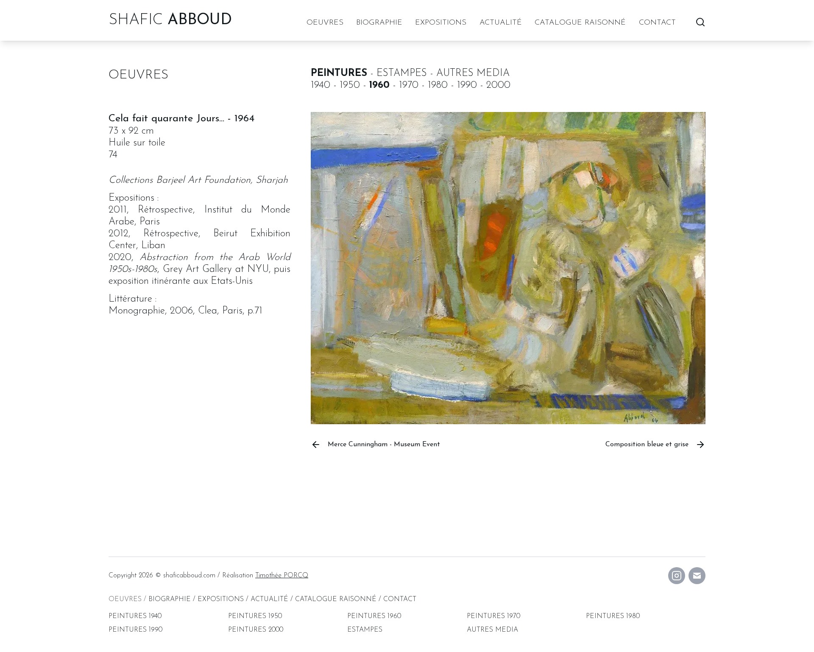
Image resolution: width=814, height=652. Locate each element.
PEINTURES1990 (135, 630)
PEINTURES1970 (493, 616)
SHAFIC (170, 20)
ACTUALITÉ (500, 23)
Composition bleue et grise (647, 444)
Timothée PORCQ (281, 575)
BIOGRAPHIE (379, 23)
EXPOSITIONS (440, 23)
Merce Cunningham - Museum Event (384, 444)
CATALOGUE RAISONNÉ (580, 23)
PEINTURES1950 (255, 616)
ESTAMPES (364, 630)
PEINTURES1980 (613, 616)
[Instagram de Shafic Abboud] (676, 575)
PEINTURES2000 (255, 630)
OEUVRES (325, 23)
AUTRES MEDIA (492, 630)
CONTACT (657, 23)
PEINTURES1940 (135, 616)
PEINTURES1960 (374, 616)
